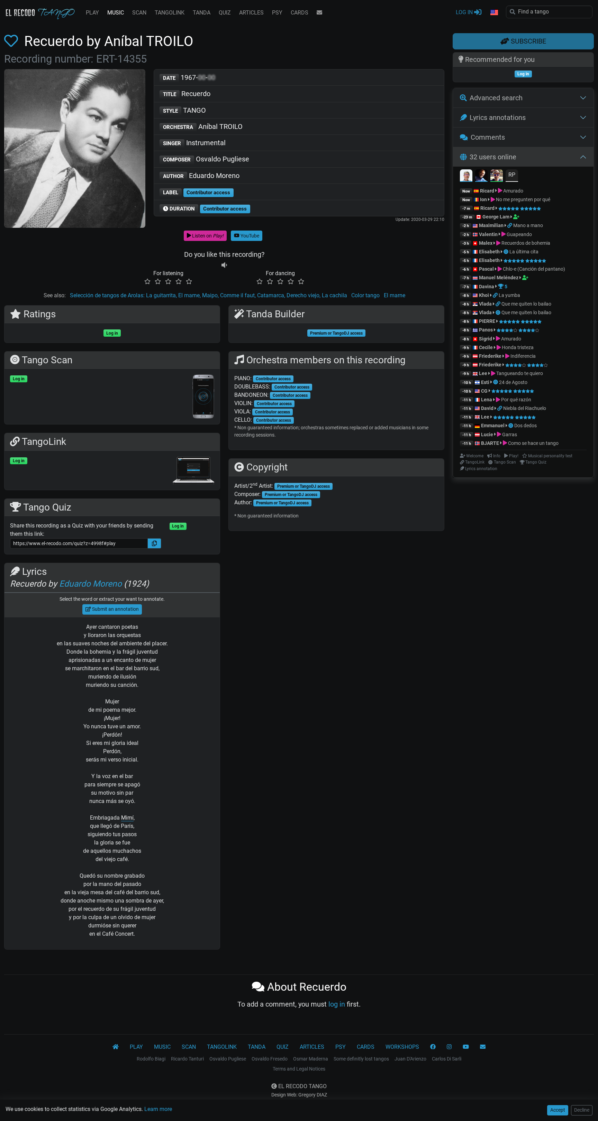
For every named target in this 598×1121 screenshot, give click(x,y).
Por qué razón (515, 399)
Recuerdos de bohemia (525, 243)
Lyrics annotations (498, 117)
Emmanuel (493, 425)
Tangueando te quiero (519, 373)
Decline (581, 1110)
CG (484, 391)
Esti (485, 382)
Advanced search (496, 98)
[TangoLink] (510, 225)
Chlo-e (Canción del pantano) (533, 269)
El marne (394, 295)
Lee (483, 373)
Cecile (486, 347)
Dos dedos (525, 425)
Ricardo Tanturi (187, 1059)
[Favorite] (12, 41)
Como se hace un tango (533, 443)
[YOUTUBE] (465, 1047)
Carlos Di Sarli (446, 1059)
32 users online (493, 157)
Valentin (488, 234)
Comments (488, 137)
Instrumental (194, 143)
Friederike (490, 356)
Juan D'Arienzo (410, 1059)
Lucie (487, 434)
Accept (557, 1110)
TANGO (184, 110)
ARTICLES (251, 12)
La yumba (509, 295)
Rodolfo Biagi (151, 1059)
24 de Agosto (513, 382)
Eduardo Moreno (201, 175)
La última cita (523, 251)
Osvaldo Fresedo (270, 1059)
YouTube (249, 236)
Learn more (158, 1109)
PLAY (92, 12)
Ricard (487, 191)
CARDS (299, 12)
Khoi (484, 295)
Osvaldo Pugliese (206, 159)
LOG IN (465, 12)
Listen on (207, 236)
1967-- (189, 77)
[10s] (224, 265)
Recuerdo (186, 94)
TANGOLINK (169, 12)
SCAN (139, 12)
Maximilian (491, 225)
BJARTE (490, 443)
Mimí (127, 817)
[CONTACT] (319, 13)
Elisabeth (489, 251)
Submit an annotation (115, 609)
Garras (509, 434)
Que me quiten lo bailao (526, 304)
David (487, 408)
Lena (486, 399)
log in (336, 1004)
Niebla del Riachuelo (524, 408)
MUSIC (115, 12)
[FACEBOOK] (433, 1047)
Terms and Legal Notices (299, 1069)
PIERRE (487, 321)
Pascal (486, 269)
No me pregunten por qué (522, 199)
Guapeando (519, 234)
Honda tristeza (517, 347)
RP (511, 174)
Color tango (365, 295)
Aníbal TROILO (203, 126)
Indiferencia (522, 356)
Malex (485, 243)
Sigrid (485, 339)
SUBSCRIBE (527, 41)
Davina (486, 286)
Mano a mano (528, 225)
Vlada (485, 304)
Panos (486, 330)
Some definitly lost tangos (361, 1059)
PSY (277, 12)
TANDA (201, 12)
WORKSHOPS (402, 1047)
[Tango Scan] (506, 251)
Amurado (512, 191)
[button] (494, 13)
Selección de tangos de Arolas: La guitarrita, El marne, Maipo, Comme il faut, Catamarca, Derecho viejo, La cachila (208, 295)
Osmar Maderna (310, 1059)
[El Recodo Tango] (115, 1047)
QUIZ (225, 12)
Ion (483, 199)
